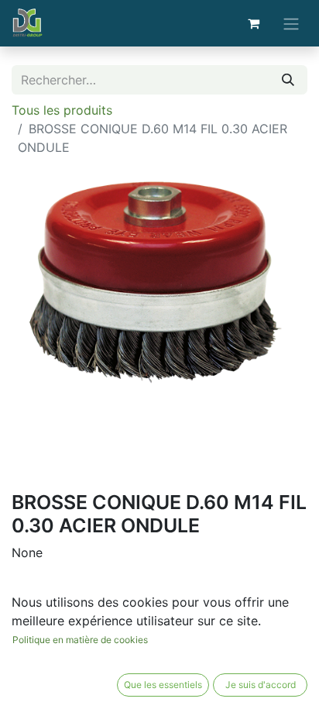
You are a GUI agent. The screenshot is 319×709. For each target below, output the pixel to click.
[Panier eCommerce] (253, 23)
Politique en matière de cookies (80, 639)
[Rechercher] (288, 80)
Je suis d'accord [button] (260, 684)
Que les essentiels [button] (163, 684)
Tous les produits (62, 110)
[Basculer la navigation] (291, 23)
